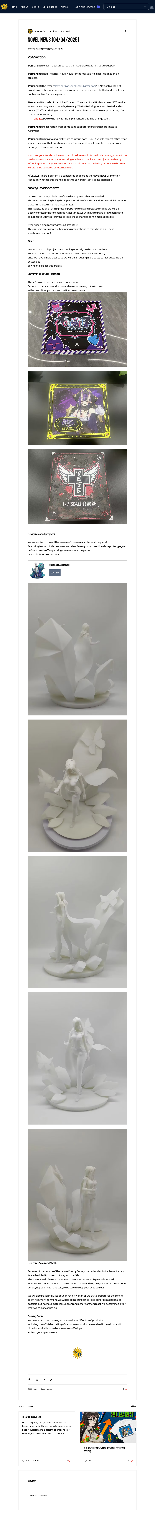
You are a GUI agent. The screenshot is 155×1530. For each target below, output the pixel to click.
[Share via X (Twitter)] (36, 1379)
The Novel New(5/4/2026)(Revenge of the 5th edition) (104, 1450)
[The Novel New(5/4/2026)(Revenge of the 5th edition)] (108, 1427)
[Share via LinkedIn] (44, 1379)
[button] (152, 7)
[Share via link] (51, 1379)
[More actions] (125, 31)
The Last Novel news (31, 1416)
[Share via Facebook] (29, 1379)
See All (134, 1406)
